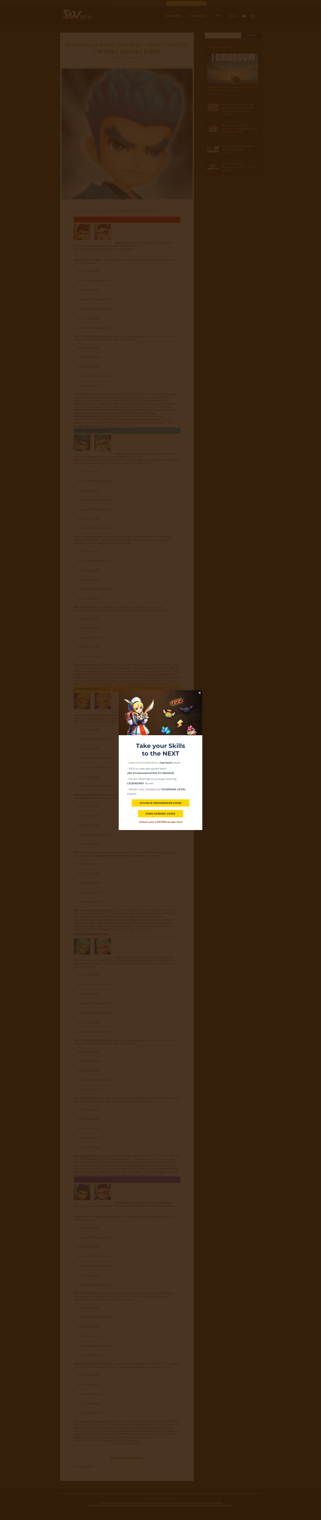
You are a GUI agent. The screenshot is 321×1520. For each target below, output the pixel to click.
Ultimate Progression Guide (161, 802)
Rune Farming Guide (160, 813)
